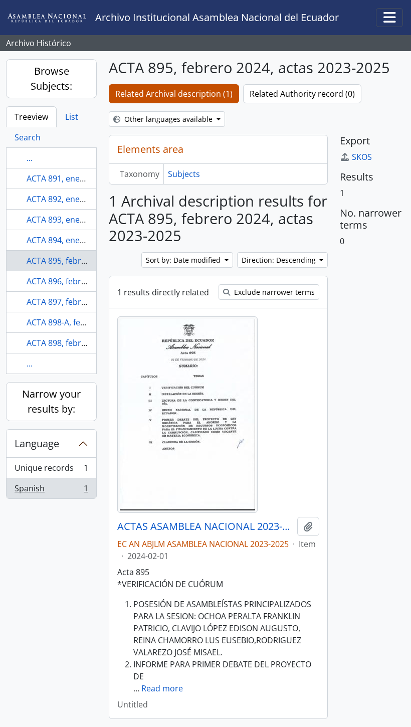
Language (37, 443)
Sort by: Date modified (184, 260)
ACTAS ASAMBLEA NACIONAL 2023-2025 (205, 526)
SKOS (362, 156)
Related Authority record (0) (302, 93)
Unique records (51, 470)
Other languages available (168, 119)
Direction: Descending (280, 260)
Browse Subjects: (51, 78)
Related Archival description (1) (174, 93)
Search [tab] (28, 137)
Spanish (51, 490)
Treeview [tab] (31, 116)
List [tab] (71, 116)
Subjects (184, 173)
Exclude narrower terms (273, 292)
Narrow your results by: (51, 401)
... (30, 157)
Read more (162, 688)
